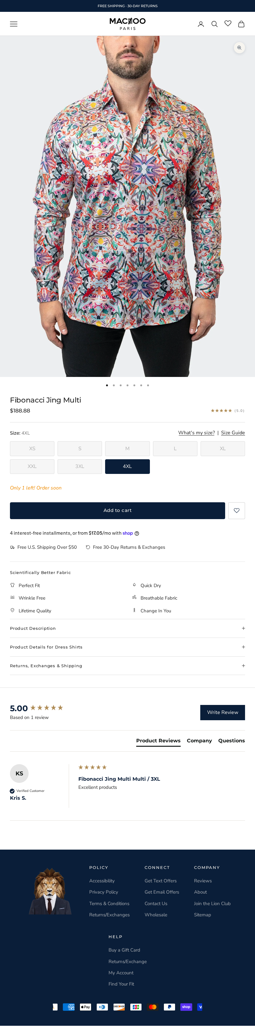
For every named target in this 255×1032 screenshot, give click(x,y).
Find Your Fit (121, 984)
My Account (121, 973)
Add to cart (118, 510)
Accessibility (102, 881)
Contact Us (156, 903)
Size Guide (233, 433)
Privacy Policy (103, 892)
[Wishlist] (228, 23)
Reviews (203, 881)
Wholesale (156, 915)
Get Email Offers (162, 892)
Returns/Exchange (128, 961)
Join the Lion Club (212, 903)
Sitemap (202, 915)
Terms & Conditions (109, 903)
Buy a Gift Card (124, 950)
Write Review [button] (222, 712)
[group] (42, 708)
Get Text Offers (161, 881)
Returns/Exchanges (109, 915)
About (200, 892)
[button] (237, 511)
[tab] (158, 742)
